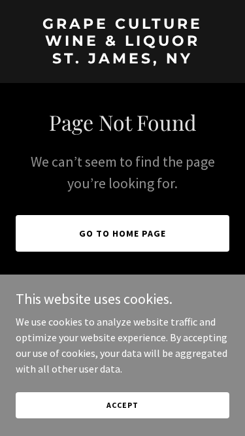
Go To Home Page (122, 233)
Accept (122, 405)
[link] (122, 59)
